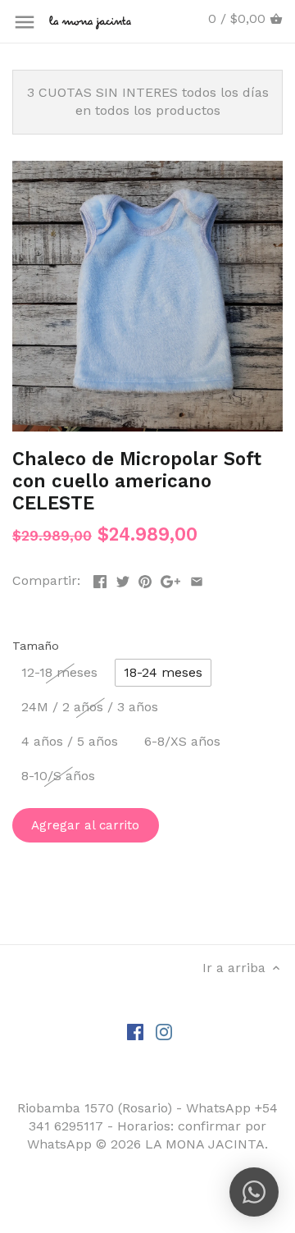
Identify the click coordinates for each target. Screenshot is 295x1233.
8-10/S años (58, 775)
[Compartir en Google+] (170, 579)
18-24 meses (163, 672)
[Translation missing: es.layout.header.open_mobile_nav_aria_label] (24, 22)
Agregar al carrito (85, 825)
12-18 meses (59, 672)
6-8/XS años (182, 741)
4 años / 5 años (69, 741)
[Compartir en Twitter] (122, 579)
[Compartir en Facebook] (100, 579)
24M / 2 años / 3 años (89, 707)
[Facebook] (135, 1031)
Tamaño (35, 645)
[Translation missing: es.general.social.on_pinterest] (145, 579)
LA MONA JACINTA (205, 1144)
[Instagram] (164, 1031)
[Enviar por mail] (196, 579)
